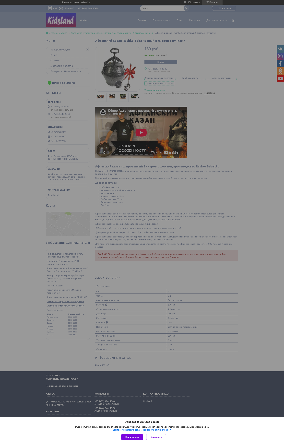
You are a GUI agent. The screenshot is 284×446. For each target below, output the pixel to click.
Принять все (132, 437)
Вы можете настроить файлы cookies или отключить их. (141, 430)
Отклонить (156, 437)
